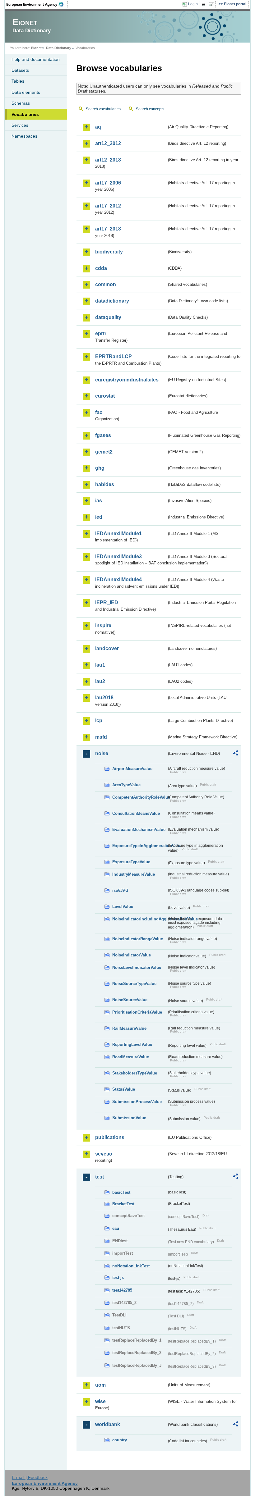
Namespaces (24, 136)
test (99, 1176)
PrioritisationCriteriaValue (137, 1012)
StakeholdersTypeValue (134, 1073)
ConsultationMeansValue (136, 813)
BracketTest (123, 1204)
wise (100, 1401)
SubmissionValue (129, 1117)
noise (101, 753)
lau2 (100, 681)
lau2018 (104, 697)
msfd (101, 737)
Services (20, 125)
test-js (118, 1277)
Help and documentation (36, 59)
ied (98, 517)
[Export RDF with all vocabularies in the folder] (235, 754)
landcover (107, 648)
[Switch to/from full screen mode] (212, 4)
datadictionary (112, 300)
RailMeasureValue (129, 1028)
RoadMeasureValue (130, 1057)
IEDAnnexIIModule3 (118, 556)
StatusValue (123, 1089)
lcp (98, 720)
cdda (101, 268)
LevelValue (122, 906)
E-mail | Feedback (30, 1477)
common (105, 284)
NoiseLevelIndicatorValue (136, 967)
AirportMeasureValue (132, 768)
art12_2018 (108, 159)
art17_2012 (108, 205)
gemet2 (104, 451)
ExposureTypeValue (131, 862)
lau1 (100, 665)
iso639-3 (120, 890)
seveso (103, 1153)
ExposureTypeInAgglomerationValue (139, 845)
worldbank (107, 1424)
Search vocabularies (103, 109)
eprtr (100, 333)
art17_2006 (108, 182)
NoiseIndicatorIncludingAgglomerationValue (139, 919)
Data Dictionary (58, 48)
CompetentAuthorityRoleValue (139, 797)
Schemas (21, 103)
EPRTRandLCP (113, 356)
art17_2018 (108, 228)
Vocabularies (25, 114)
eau (115, 1228)
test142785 (122, 1290)
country (119, 1440)
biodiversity (109, 251)
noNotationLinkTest (131, 1266)
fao (99, 412)
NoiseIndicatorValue (131, 955)
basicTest (121, 1192)
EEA (37, 4)
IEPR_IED (106, 602)
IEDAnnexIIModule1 (118, 533)
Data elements (26, 92)
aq (98, 127)
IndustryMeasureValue (133, 874)
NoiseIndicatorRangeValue (137, 939)
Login (193, 4)
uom (100, 1385)
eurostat (105, 396)
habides (104, 484)
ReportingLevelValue (132, 1044)
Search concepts (150, 109)
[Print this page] (204, 4)
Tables (18, 81)
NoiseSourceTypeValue (134, 983)
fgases (103, 435)
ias (98, 500)
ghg (99, 468)
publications (109, 1137)
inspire (103, 625)
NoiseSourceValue (129, 999)
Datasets (20, 70)
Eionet (36, 48)
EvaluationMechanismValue (138, 829)
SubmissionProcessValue (137, 1101)
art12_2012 (108, 143)
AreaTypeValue (126, 784)
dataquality (108, 317)
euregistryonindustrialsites (127, 379)
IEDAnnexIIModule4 (118, 579)
